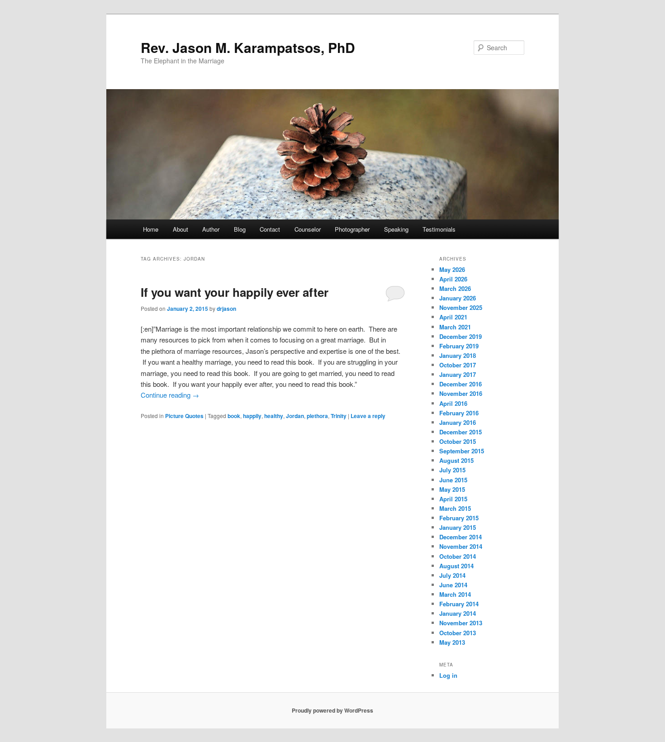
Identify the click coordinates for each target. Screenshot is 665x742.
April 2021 (453, 317)
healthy (273, 416)
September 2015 (461, 451)
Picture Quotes (184, 416)
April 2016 (453, 403)
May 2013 (452, 642)
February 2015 (459, 518)
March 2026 (455, 288)
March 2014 (455, 594)
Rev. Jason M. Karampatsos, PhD (248, 47)
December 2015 (460, 432)
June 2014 (453, 584)
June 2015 (453, 480)
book (234, 416)
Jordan (295, 416)
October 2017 (457, 365)
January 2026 (457, 298)
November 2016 (460, 393)
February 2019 (459, 346)
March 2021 (455, 327)
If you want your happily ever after (234, 292)
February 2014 (459, 603)
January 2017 (457, 374)
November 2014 (460, 546)
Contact (270, 229)
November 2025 (460, 307)
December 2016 (460, 384)
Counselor (307, 229)
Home (150, 229)
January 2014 (457, 613)
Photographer (352, 229)
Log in (448, 675)
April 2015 (453, 499)
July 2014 (452, 575)
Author (210, 229)
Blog (240, 229)
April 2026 (453, 279)
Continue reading (170, 395)
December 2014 (460, 537)
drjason (226, 308)
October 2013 (457, 632)
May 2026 (452, 269)
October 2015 (457, 441)
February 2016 (459, 413)
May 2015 (452, 489)
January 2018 (457, 355)
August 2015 (456, 460)
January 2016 (457, 422)
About (180, 229)
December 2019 (460, 336)
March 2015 (455, 508)
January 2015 (457, 527)
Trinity (339, 416)
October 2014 (457, 556)
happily (252, 416)
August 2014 (456, 565)
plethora (317, 416)
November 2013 (460, 622)
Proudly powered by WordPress (332, 710)
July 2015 (452, 470)
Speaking (396, 229)
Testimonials (439, 229)
